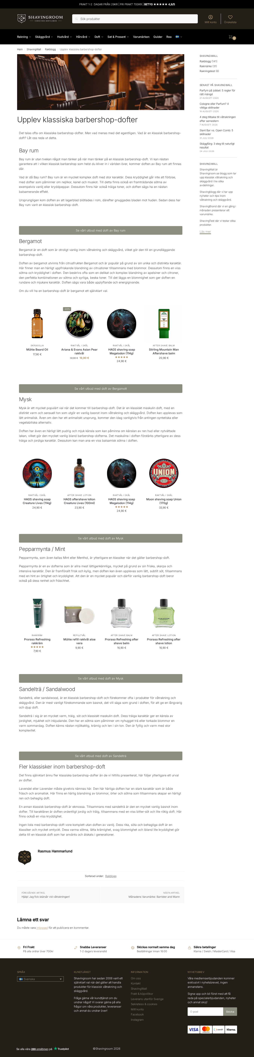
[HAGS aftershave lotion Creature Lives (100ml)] (79, 473)
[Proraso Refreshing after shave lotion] (164, 613)
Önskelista (230, 22)
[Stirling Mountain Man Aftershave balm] (164, 323)
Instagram (137, 1019)
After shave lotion (79, 495)
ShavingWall (34, 49)
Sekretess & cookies (144, 1004)
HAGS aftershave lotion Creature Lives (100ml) (79, 501)
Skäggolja (37, 345)
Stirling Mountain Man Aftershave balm (164, 351)
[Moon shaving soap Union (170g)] (164, 473)
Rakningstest (207, 71)
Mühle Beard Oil (37, 349)
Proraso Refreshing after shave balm (121, 641)
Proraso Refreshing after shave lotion (163, 641)
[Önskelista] (50, 311)
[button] (232, 36)
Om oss (136, 978)
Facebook (137, 1014)
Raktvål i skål (79, 345)
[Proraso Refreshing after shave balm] (121, 613)
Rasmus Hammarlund (55, 851)
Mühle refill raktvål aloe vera (79, 641)
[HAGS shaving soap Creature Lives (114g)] (37, 473)
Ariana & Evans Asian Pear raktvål (79, 351)
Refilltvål (79, 635)
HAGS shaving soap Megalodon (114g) (121, 351)
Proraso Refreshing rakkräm (37, 641)
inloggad (42, 927)
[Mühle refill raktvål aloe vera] (79, 613)
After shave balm (164, 345)
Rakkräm (37, 635)
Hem (20, 49)
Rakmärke (206, 66)
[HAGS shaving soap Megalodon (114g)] (121, 323)
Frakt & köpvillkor (142, 993)
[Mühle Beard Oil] (37, 323)
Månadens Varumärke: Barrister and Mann (154, 896)
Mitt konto (211, 22)
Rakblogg (50, 49)
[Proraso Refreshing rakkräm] (37, 613)
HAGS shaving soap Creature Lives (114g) (37, 501)
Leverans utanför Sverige (147, 999)
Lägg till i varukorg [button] (37, 362)
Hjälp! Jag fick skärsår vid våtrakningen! (46, 896)
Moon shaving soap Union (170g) (163, 501)
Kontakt (135, 983)
